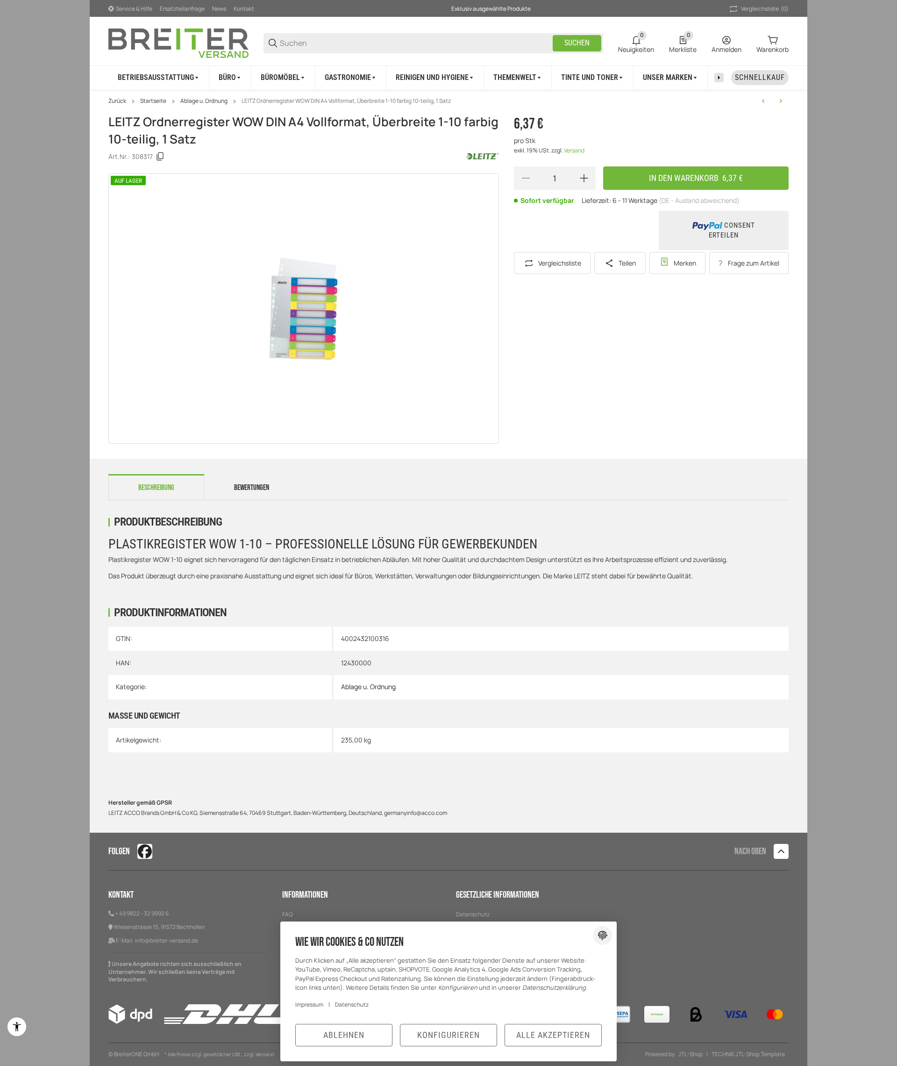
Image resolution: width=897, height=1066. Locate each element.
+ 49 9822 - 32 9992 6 (142, 913)
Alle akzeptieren (553, 1035)
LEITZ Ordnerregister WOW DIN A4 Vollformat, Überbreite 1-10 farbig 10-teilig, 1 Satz (346, 101)
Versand (574, 150)
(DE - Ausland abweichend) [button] (699, 200)
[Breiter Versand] (178, 42)
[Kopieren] (160, 156)
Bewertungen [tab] (251, 487)
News (219, 9)
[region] (448, 77)
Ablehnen (343, 1035)
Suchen (577, 42)
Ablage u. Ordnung (204, 101)
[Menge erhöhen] (584, 178)
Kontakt (244, 9)
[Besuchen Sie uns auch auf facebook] (144, 851)
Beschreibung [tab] (156, 487)
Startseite (153, 101)
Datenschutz (473, 914)
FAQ (287, 914)
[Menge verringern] (525, 178)
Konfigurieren (448, 1035)
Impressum (309, 1004)
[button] (781, 851)
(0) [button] (765, 9)
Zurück (117, 101)
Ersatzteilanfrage (182, 9)
